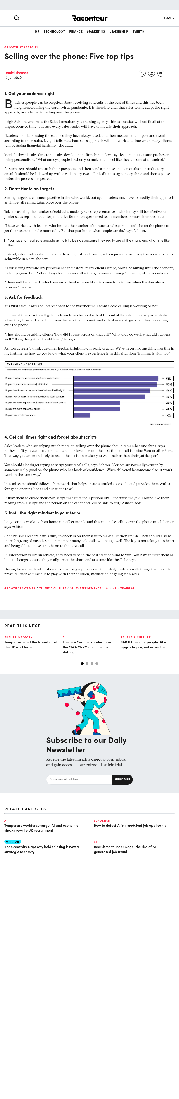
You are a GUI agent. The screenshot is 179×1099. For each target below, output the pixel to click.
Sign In (169, 18)
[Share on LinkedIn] (151, 73)
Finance (76, 31)
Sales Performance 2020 (89, 588)
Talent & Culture (52, 588)
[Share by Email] (160, 73)
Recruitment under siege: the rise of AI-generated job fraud (126, 849)
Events (138, 31)
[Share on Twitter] (142, 73)
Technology (54, 31)
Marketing (96, 31)
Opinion (12, 841)
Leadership (119, 31)
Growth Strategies (21, 47)
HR (37, 31)
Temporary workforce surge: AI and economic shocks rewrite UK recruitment (41, 827)
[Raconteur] (90, 18)
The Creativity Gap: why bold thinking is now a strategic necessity (41, 849)
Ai (64, 637)
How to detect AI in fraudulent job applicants (130, 825)
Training (127, 588)
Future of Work (18, 637)
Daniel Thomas (16, 72)
